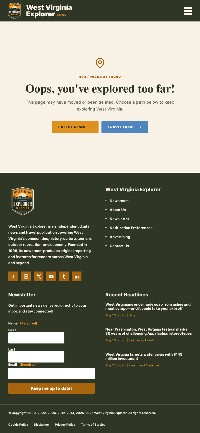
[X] (38, 276)
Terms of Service (93, 424)
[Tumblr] (64, 276)
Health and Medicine (144, 365)
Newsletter (119, 219)
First (12, 330)
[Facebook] (13, 276)
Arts (132, 315)
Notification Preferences (131, 228)
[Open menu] (188, 11)
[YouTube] (51, 276)
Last (11, 349)
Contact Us (119, 246)
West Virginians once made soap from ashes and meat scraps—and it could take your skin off (147, 306)
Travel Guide (121, 127)
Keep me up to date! (51, 388)
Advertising (120, 237)
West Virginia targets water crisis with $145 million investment (143, 356)
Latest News (71, 127)
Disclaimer (41, 424)
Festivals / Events (142, 340)
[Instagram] (26, 276)
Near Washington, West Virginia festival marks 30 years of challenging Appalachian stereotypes (148, 331)
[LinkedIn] (76, 276)
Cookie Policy (18, 424)
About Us (118, 210)
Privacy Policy (65, 424)
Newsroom (119, 201)
